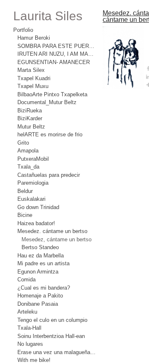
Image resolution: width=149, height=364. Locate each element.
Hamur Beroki (34, 37)
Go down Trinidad (39, 207)
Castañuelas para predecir (49, 174)
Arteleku (27, 311)
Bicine (25, 215)
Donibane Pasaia (38, 303)
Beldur (25, 191)
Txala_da (27, 166)
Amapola (28, 150)
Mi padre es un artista (43, 263)
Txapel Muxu (32, 86)
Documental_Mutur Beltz (47, 102)
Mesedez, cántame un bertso (58, 239)
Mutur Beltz (31, 126)
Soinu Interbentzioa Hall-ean (52, 336)
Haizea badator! (36, 223)
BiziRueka (29, 110)
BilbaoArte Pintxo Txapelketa (52, 94)
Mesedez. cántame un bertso (53, 231)
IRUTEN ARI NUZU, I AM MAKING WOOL (56, 53)
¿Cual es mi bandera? (43, 287)
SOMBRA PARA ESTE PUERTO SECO (56, 46)
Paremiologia (33, 182)
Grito (23, 142)
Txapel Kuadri (33, 78)
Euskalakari (30, 198)
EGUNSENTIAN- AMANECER (50, 62)
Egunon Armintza (38, 271)
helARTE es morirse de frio (49, 134)
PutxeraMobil (33, 158)
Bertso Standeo (41, 247)
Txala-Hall (29, 327)
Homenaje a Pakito (40, 295)
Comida (26, 279)
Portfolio (23, 29)
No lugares (30, 343)
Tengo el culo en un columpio (54, 320)
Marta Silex (30, 70)
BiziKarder (30, 118)
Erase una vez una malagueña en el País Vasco (56, 352)
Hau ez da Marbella (41, 255)
